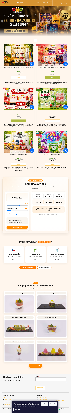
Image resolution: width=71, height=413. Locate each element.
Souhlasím (53, 404)
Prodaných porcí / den (11, 209)
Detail (18, 78)
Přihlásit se (40, 388)
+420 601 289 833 (42, 400)
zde (36, 406)
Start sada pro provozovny (27, 268)
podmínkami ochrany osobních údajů (57, 384)
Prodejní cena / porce (11, 214)
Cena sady (8, 205)
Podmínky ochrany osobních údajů (11, 403)
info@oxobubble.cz (42, 398)
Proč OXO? (6, 399)
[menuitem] (19, 3)
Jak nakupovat (7, 400)
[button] (5, 21)
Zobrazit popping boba (35, 367)
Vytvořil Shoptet (63, 410)
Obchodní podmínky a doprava (10, 402)
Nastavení (17, 409)
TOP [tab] (35, 41)
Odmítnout (44, 404)
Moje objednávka (7, 405)
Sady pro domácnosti (44, 268)
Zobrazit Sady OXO (16, 228)
